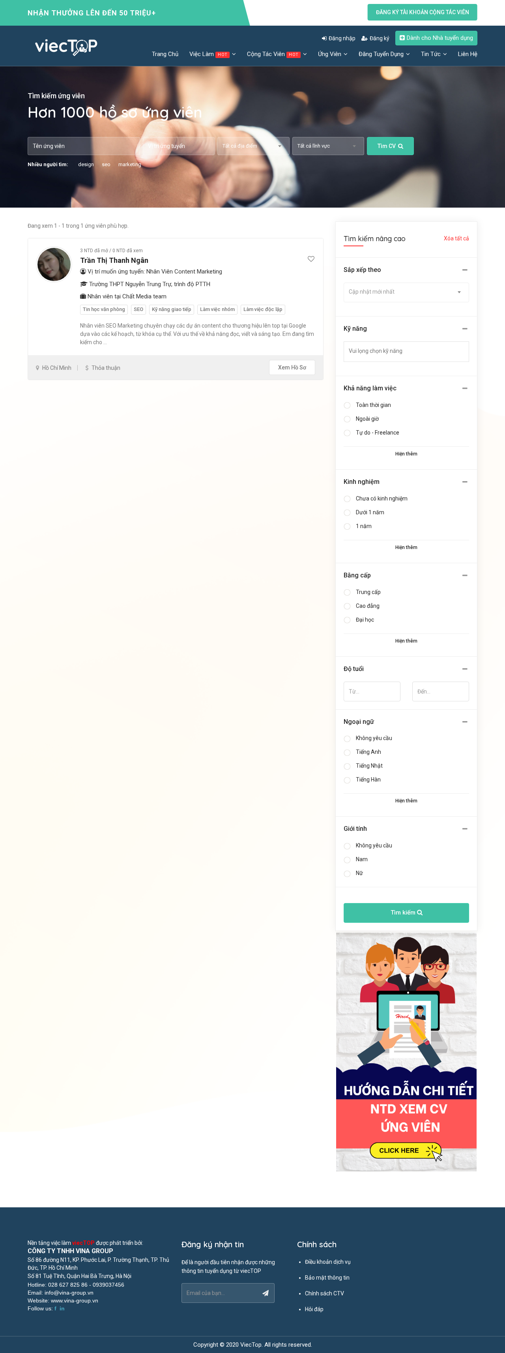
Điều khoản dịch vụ (328, 1262)
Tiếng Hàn (368, 779)
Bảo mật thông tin (327, 1277)
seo (106, 164)
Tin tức (431, 54)
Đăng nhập (342, 38)
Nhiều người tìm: (48, 164)
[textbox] (411, 351)
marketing (129, 164)
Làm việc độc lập (262, 309)
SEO (138, 309)
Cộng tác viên (272, 54)
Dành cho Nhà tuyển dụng (440, 37)
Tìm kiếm (404, 912)
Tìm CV (387, 146)
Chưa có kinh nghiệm (382, 498)
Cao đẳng (368, 606)
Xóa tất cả (456, 238)
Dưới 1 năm (370, 512)
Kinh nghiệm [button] (362, 481)
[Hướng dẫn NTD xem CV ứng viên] (406, 1052)
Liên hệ (467, 54)
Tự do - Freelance (377, 432)
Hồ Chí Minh (56, 368)
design (86, 164)
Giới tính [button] (355, 828)
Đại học (365, 620)
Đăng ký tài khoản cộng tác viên (422, 12)
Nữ (359, 873)
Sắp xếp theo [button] (362, 270)
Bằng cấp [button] (357, 575)
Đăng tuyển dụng (382, 54)
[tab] (406, 270)
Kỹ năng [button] (355, 328)
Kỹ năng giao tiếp (171, 309)
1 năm (364, 526)
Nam (362, 859)
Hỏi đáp (314, 1309)
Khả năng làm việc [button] (370, 388)
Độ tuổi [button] (354, 669)
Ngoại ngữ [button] (359, 721)
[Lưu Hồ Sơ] (311, 259)
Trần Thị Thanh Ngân (114, 260)
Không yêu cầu (374, 738)
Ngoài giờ (367, 419)
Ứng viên (330, 54)
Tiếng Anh (368, 752)
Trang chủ (165, 54)
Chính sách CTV (324, 1293)
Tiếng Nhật (369, 766)
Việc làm (208, 54)
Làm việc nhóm (217, 309)
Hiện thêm (406, 454)
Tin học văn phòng (104, 309)
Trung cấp (368, 592)
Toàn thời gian (373, 405)
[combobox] (253, 146)
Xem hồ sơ (292, 367)
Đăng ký (379, 38)
